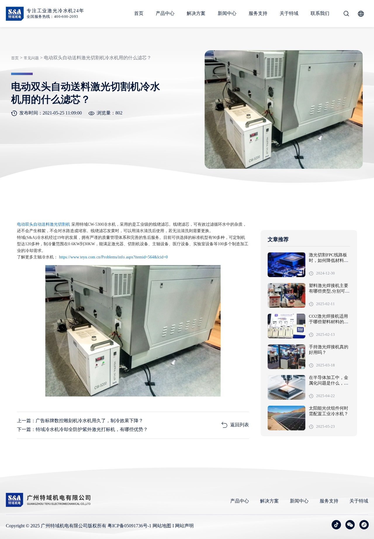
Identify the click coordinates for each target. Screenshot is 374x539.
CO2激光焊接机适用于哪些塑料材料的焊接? (328, 322)
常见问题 (31, 58)
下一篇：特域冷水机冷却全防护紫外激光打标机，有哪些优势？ (82, 429)
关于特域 (289, 13)
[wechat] (350, 524)
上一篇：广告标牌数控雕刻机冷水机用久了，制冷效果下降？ (80, 420)
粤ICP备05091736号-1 (129, 525)
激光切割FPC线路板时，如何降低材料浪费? (328, 261)
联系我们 (320, 13)
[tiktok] (336, 524)
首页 (138, 13)
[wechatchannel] (364, 524)
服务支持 (258, 13)
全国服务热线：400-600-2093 (52, 16)
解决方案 (196, 13)
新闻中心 (227, 13)
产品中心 (165, 13)
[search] (346, 14)
